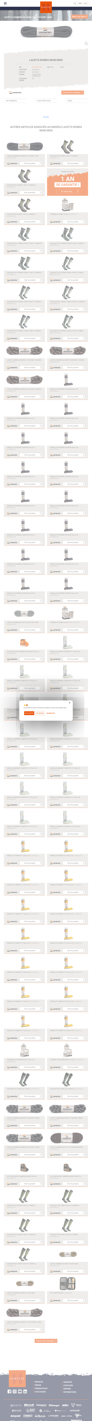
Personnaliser (50, 713)
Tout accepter (29, 713)
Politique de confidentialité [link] (31, 716)
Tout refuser (40, 713)
